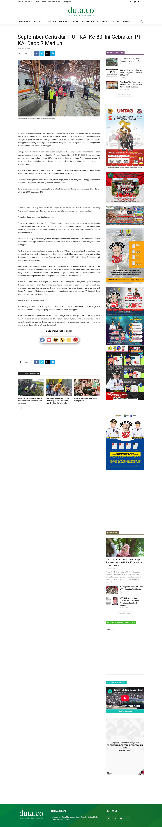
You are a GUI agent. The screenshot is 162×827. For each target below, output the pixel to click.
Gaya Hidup (102, 21)
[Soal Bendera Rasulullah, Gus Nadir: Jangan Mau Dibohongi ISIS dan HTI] (112, 73)
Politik (37, 21)
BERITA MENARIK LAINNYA (29, 374)
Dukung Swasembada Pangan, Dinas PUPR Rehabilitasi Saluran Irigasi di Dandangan (30, 400)
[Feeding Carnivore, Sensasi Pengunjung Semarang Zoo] (112, 62)
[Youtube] (142, 1)
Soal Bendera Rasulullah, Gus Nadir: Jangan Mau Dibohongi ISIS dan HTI (131, 72)
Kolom (126, 21)
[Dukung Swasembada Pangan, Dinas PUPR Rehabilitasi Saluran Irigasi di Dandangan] (31, 387)
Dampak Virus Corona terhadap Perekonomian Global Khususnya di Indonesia (124, 562)
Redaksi (43, 1)
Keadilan (50, 21)
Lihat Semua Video (125, 711)
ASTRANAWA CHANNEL (116, 682)
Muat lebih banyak (124, 95)
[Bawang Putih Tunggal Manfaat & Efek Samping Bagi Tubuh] (112, 590)
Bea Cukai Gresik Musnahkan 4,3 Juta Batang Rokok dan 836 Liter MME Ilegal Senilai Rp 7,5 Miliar (57, 400)
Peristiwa (23, 21)
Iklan (37, 1)
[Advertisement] (59, 125)
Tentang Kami (67, 1)
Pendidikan (87, 21)
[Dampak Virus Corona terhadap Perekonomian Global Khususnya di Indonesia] (125, 547)
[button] (141, 22)
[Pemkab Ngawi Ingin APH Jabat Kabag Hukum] (87, 387)
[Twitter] (138, 1)
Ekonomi (63, 21)
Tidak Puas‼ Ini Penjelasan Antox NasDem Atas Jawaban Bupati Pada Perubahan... (131, 84)
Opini (108, 555)
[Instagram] (135, 1)
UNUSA (75, 21)
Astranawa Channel (54, 1)
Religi (115, 21)
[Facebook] (131, 1)
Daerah (20, 395)
